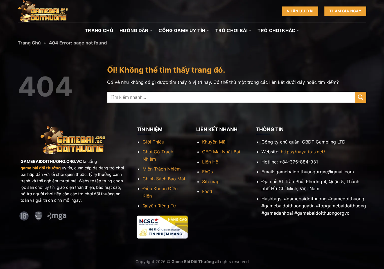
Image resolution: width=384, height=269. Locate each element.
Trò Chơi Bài (231, 30)
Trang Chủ (99, 30)
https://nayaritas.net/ (303, 151)
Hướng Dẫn (134, 30)
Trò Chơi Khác (276, 30)
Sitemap (211, 181)
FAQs (207, 171)
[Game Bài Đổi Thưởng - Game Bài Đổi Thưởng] (46, 11)
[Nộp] (360, 97)
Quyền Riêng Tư (159, 206)
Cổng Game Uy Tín (182, 30)
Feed (207, 191)
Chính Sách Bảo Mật (164, 178)
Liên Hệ (210, 162)
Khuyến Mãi (214, 142)
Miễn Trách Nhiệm (162, 169)
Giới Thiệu (153, 142)
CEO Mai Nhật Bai (221, 151)
